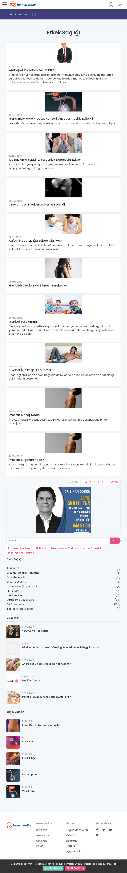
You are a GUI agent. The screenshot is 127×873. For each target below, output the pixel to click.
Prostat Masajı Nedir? (25, 415)
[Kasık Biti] (13, 742)
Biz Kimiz (41, 830)
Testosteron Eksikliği (20, 609)
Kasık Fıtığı (28, 758)
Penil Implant (30, 774)
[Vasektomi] (13, 792)
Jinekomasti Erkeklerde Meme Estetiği (37, 204)
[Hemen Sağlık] (18, 824)
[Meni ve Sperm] (13, 681)
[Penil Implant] (13, 775)
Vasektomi (28, 791)
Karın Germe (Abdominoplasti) (41, 725)
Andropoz (13, 568)
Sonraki (115, 481)
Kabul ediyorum (53, 868)
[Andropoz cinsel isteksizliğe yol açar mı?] (13, 664)
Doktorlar (72, 841)
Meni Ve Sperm (31, 680)
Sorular (70, 846)
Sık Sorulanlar (15, 604)
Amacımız (42, 835)
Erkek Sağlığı (30, 14)
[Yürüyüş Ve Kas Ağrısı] (13, 631)
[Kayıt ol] (119, 6)
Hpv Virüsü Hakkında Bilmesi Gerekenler (38, 285)
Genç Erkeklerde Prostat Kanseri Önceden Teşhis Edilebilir (51, 118)
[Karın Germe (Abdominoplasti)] (13, 726)
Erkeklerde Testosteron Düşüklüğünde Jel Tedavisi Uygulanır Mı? (60, 647)
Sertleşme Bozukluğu (20, 600)
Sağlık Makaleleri (77, 830)
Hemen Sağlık (23, 4)
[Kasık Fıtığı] (13, 759)
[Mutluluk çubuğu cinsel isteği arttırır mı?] (13, 697)
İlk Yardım (13, 591)
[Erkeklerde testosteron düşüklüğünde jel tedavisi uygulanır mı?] (13, 648)
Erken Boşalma (16, 582)
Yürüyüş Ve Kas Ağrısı (35, 631)
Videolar (71, 835)
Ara (115, 540)
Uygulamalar (74, 851)
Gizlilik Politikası (75, 868)
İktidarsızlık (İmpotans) (22, 586)
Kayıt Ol (41, 846)
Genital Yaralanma (23, 321)
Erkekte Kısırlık (16, 577)
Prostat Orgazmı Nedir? (26, 460)
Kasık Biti (27, 741)
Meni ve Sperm (16, 595)
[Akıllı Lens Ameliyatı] (63, 510)
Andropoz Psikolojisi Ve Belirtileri (32, 70)
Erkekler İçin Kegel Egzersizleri (30, 370)
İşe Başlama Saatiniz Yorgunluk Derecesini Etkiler (45, 160)
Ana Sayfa (15, 14)
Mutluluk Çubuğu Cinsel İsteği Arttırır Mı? (46, 696)
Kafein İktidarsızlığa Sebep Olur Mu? (35, 240)
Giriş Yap (41, 841)
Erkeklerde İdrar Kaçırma (23, 573)
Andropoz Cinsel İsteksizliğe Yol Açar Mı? (46, 664)
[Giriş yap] (111, 6)
